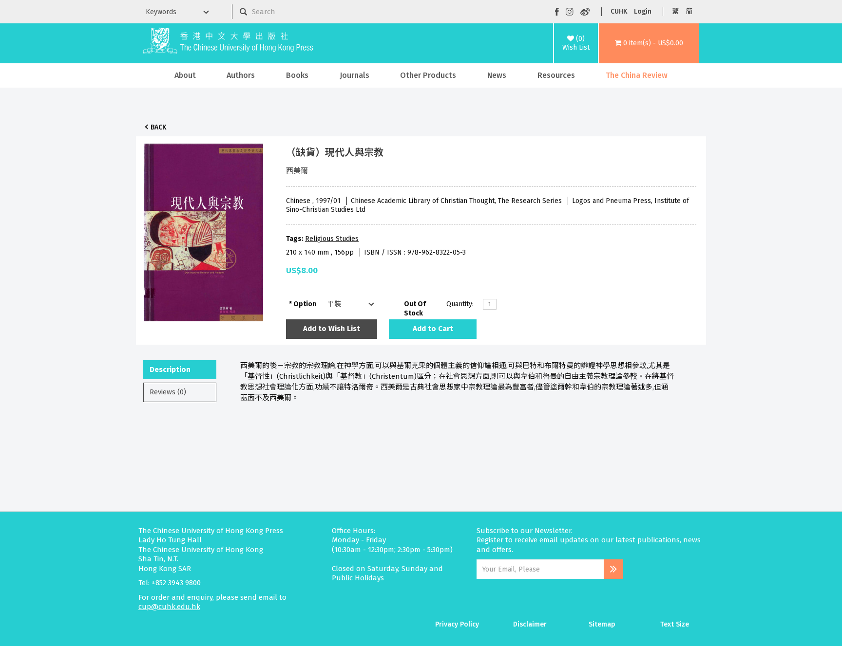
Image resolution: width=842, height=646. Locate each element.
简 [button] (689, 11)
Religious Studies (332, 239)
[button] (649, 43)
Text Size (674, 624)
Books (297, 75)
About (185, 75)
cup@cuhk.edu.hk (169, 606)
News (496, 75)
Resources (556, 75)
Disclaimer (530, 624)
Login (642, 11)
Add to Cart (433, 328)
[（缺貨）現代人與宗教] (204, 229)
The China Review (637, 75)
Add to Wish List (331, 328)
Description (170, 369)
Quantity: (460, 304)
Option (304, 304)
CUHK (619, 11)
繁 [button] (675, 11)
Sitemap (602, 624)
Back (158, 127)
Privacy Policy (457, 624)
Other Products (428, 75)
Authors (241, 75)
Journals (354, 75)
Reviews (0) (168, 392)
